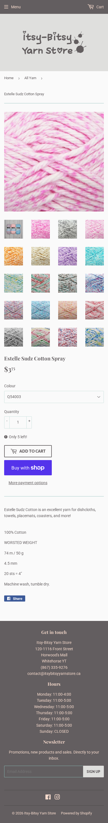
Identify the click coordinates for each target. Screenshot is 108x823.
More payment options (28, 483)
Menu (16, 7)
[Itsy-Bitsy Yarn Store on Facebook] (48, 798)
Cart (100, 7)
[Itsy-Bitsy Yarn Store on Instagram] (57, 798)
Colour (10, 386)
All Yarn (30, 78)
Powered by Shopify (76, 813)
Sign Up (93, 772)
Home (9, 78)
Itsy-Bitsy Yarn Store (40, 813)
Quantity (11, 411)
